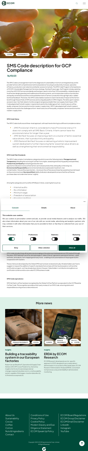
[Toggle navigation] (84, 3)
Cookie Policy (38, 421)
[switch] (33, 239)
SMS (34, 54)
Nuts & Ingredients (14, 431)
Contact (9, 434)
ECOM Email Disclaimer (72, 421)
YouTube (65, 431)
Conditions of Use (40, 415)
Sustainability (22, 54)
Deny (16, 248)
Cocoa (8, 421)
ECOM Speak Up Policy (42, 431)
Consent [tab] (15, 208)
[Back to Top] (81, 443)
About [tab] (72, 208)
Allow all (72, 248)
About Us (9, 415)
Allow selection (44, 248)
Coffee (9, 54)
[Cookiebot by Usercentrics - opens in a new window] (76, 201)
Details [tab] (44, 208)
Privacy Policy (38, 418)
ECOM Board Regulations (73, 415)
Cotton (9, 428)
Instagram (66, 428)
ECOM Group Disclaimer (73, 418)
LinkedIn (65, 424)
